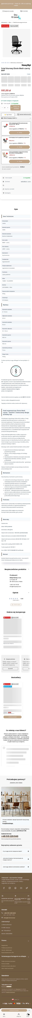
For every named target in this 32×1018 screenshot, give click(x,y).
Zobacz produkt (12, 717)
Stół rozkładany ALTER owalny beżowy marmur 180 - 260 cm (18, 124)
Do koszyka (12, 647)
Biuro (10, 22)
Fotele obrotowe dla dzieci (8, 961)
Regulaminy (5, 945)
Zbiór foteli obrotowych (7, 968)
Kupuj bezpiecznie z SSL (8, 952)
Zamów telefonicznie (24, 114)
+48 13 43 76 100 (14, 584)
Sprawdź (10, 668)
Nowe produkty (5, 963)
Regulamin (18, 989)
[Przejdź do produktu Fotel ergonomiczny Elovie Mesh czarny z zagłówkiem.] (12, 628)
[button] (16, 569)
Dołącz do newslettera (9, 986)
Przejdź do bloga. (7, 823)
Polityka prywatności (7, 948)
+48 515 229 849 (9, 836)
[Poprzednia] (1, 4)
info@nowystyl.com (15, 586)
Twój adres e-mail (7, 984)
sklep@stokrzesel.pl (9, 918)
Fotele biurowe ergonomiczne (20, 22)
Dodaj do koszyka (16, 107)
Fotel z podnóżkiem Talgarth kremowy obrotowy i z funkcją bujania (18, 152)
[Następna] (30, 4)
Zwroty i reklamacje (7, 950)
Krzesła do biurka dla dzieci (9, 966)
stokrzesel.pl (4, 22)
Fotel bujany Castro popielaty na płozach (19, 137)
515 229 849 (25, 11)
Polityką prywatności (10, 992)
